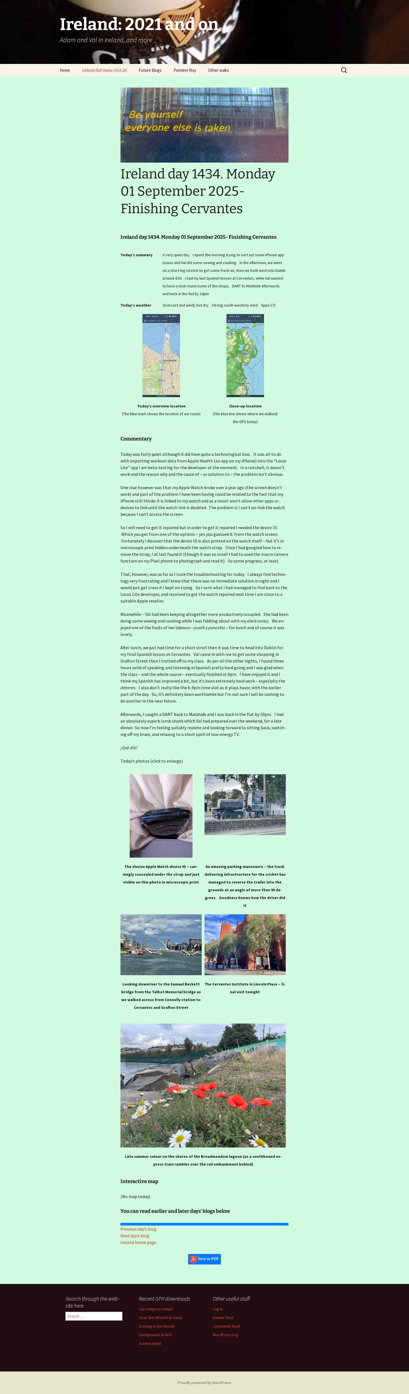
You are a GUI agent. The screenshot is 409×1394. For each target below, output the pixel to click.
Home (65, 70)
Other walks (218, 70)
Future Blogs (150, 70)
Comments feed (226, 1326)
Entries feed (223, 1317)
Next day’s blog (134, 1235)
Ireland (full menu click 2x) (104, 70)
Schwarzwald (150, 1343)
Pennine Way (185, 70)
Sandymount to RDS (155, 1334)
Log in (218, 1308)
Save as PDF (208, 1259)
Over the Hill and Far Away (160, 1317)
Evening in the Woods (157, 1326)
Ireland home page (138, 1242)
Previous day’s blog (138, 1229)
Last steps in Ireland (156, 1308)
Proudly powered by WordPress (204, 1382)
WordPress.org (225, 1334)
